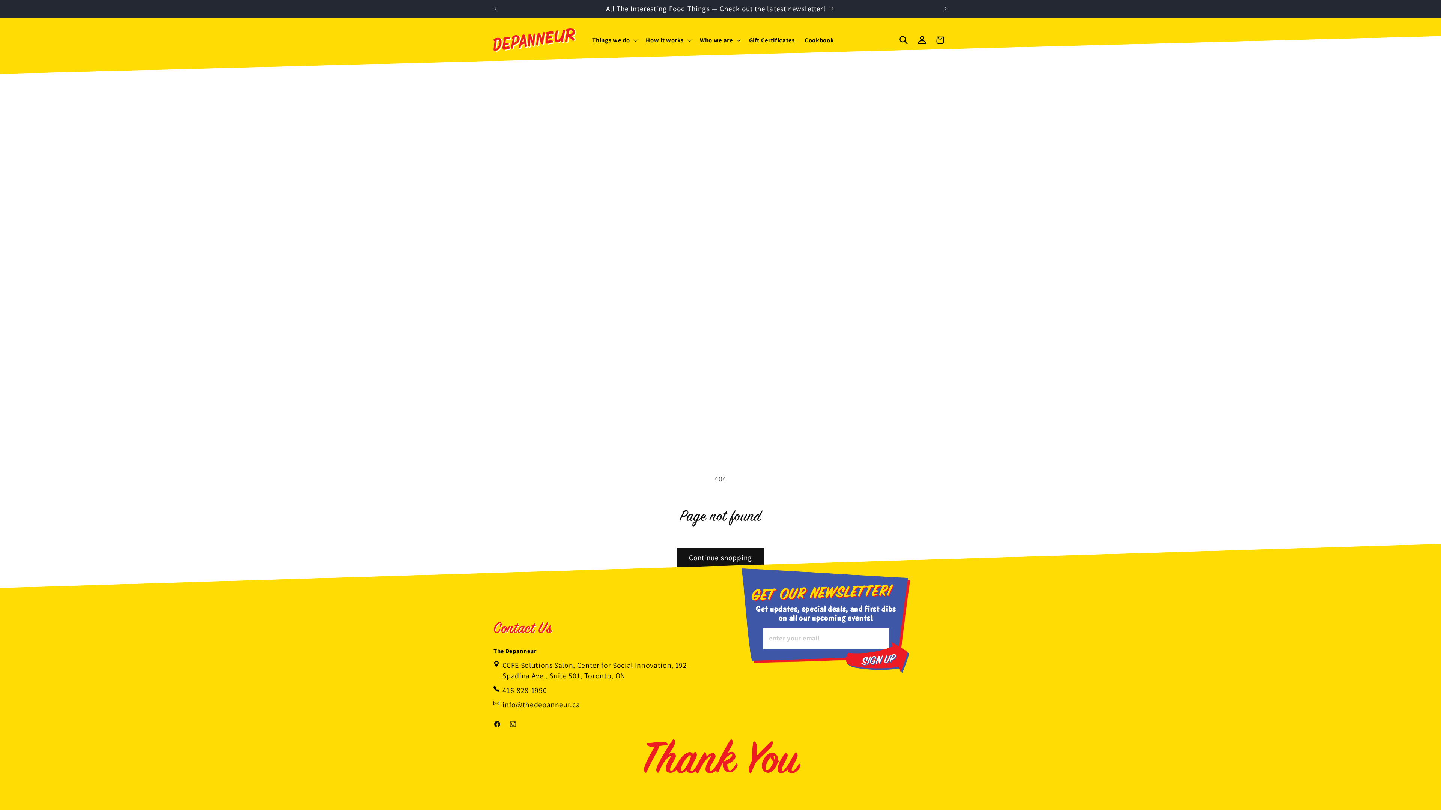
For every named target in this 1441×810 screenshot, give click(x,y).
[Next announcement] (945, 9)
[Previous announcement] (495, 9)
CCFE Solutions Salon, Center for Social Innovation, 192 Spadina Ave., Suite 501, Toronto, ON (594, 670)
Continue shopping (720, 557)
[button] (614, 40)
